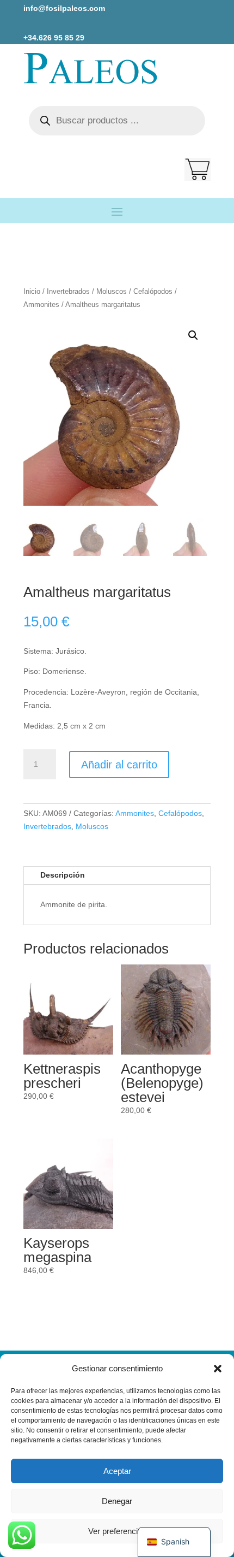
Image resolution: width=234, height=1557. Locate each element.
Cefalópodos (153, 291)
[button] (217, 1368)
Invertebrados (68, 291)
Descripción (62, 875)
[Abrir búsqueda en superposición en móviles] (117, 120)
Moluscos (111, 291)
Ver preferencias (117, 1531)
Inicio (31, 291)
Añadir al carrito (119, 765)
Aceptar (117, 1471)
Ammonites (41, 304)
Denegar (117, 1501)
